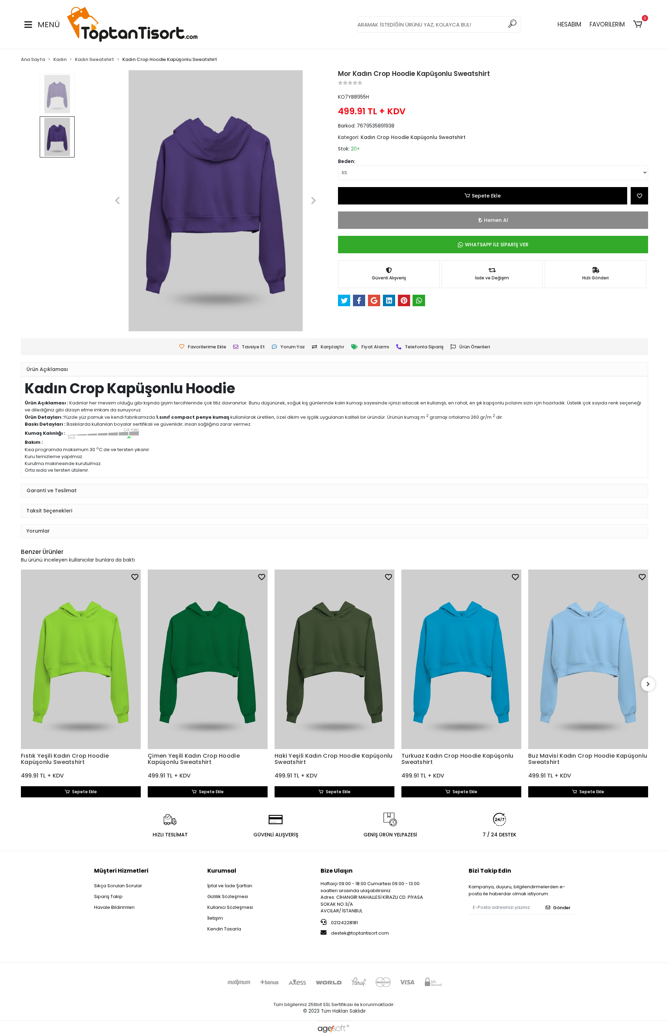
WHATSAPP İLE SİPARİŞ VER (497, 244)
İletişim (215, 918)
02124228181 (344, 922)
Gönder (561, 907)
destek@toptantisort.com (360, 933)
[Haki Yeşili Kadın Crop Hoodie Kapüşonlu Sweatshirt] (334, 659)
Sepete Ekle (486, 195)
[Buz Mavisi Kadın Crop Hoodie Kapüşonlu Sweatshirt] (588, 659)
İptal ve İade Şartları (229, 885)
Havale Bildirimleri (114, 907)
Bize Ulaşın (337, 871)
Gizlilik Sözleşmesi (227, 896)
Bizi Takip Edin (490, 871)
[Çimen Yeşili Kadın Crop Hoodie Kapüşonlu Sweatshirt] (208, 659)
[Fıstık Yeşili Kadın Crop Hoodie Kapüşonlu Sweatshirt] (81, 659)
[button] (639, 24)
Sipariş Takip (108, 896)
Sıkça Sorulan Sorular (118, 885)
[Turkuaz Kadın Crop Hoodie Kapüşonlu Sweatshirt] (461, 659)
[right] (648, 684)
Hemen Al (496, 220)
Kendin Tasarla (224, 929)
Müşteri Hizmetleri (121, 871)
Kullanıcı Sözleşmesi (230, 907)
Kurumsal (221, 871)
